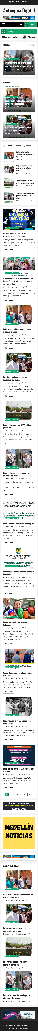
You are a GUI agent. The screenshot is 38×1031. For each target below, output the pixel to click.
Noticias (15, 59)
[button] (3, 24)
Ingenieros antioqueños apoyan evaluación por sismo (18, 129)
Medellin (8, 59)
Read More (9, 249)
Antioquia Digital (19, 10)
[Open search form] (21, 24)
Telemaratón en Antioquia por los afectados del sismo (9, 197)
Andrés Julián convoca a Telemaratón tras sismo (19, 659)
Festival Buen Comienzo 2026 (19, 219)
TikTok (33, 24)
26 (25, 794)
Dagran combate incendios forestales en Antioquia (19, 558)
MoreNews (13, 1028)
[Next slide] (33, 45)
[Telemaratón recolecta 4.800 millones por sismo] (19, 948)
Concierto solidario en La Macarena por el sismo (19, 755)
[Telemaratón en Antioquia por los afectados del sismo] (19, 981)
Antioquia (8, 273)
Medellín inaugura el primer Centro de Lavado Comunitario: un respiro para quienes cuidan (19, 265)
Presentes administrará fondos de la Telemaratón (19, 707)
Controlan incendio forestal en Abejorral (19, 64)
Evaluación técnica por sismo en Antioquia (19, 608)
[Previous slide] (30, 45)
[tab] (8, 146)
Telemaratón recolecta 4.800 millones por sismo (9, 183)
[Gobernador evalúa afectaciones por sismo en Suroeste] (19, 880)
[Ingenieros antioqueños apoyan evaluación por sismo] (19, 914)
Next (30, 794)
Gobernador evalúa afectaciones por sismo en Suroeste (18, 102)
